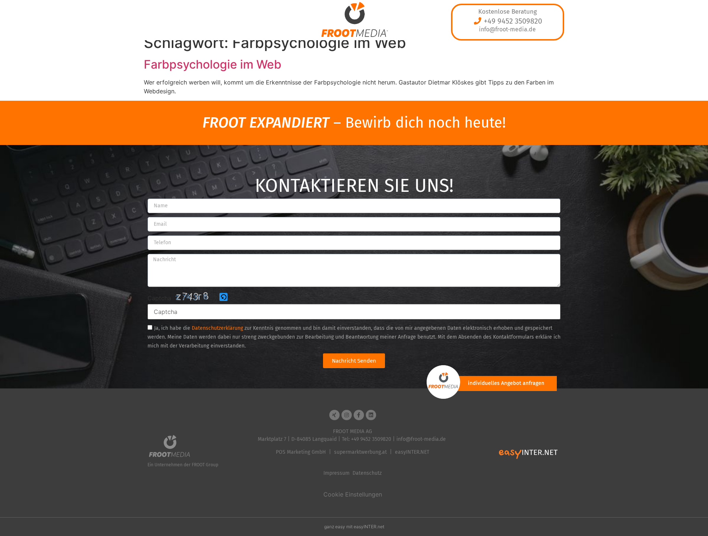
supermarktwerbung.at (360, 452)
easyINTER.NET (412, 452)
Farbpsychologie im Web (212, 64)
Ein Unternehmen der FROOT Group (183, 464)
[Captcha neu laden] (223, 297)
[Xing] (334, 415)
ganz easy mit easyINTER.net (354, 526)
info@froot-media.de (507, 29)
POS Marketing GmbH (301, 452)
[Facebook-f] (359, 415)
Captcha (159, 298)
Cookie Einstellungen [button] (352, 494)
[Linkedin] (371, 415)
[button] (224, 297)
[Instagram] (346, 415)
